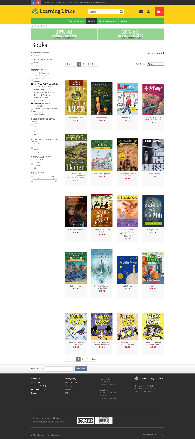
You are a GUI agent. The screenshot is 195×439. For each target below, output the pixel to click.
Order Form (61, 2)
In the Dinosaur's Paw (76, 230)
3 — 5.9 (36, 147)
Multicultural (38, 100)
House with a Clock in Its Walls (127, 175)
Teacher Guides (76, 21)
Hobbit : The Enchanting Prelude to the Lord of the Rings (76, 176)
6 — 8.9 (36, 149)
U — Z (36, 134)
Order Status (36, 382)
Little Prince (127, 286)
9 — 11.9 (36, 152)
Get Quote (48, 2)
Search (34, 393)
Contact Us (35, 379)
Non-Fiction (38, 63)
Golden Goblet (101, 117)
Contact (73, 2)
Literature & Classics (42, 98)
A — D (36, 123)
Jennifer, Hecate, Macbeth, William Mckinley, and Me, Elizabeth (127, 233)
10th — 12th (38, 168)
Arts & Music (39, 79)
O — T (36, 132)
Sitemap (56, 435)
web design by (153, 435)
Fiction (36, 65)
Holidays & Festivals (42, 95)
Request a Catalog (38, 386)
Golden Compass (76, 117)
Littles (153, 286)
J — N (36, 129)
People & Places (40, 106)
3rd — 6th (37, 163)
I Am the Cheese (153, 174)
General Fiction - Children (43, 87)
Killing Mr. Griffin (153, 230)
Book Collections (107, 21)
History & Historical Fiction (44, 92)
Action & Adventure (41, 73)
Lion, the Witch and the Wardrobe (101, 287)
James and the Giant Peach (102, 231)
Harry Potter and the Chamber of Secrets (153, 118)
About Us (69, 389)
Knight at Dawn (76, 286)
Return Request (71, 382)
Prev (69, 64)
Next (94, 64)
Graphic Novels (40, 89)
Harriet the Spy (127, 117)
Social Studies (39, 114)
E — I (35, 126)
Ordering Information (73, 386)
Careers (37, 81)
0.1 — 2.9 (37, 144)
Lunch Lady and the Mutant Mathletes (101, 343)
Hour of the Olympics (102, 174)
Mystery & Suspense (42, 103)
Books (91, 21)
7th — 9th (37, 165)
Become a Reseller (38, 389)
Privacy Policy (70, 379)
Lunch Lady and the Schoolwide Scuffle (153, 343)
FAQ (66, 393)
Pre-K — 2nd (38, 160)
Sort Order (140, 64)
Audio (124, 21)
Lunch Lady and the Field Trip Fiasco (76, 343)
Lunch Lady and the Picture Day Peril (127, 343)
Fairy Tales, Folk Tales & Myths (46, 84)
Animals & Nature (41, 76)
